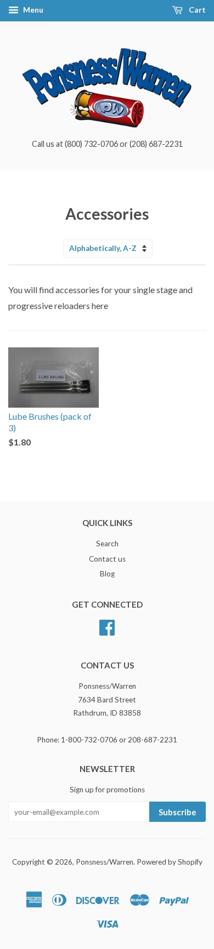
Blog (107, 573)
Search (107, 543)
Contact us (107, 558)
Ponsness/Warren (104, 861)
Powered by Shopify (169, 861)
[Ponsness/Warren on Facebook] (107, 626)
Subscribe (177, 812)
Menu (32, 9)
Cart (196, 9)
